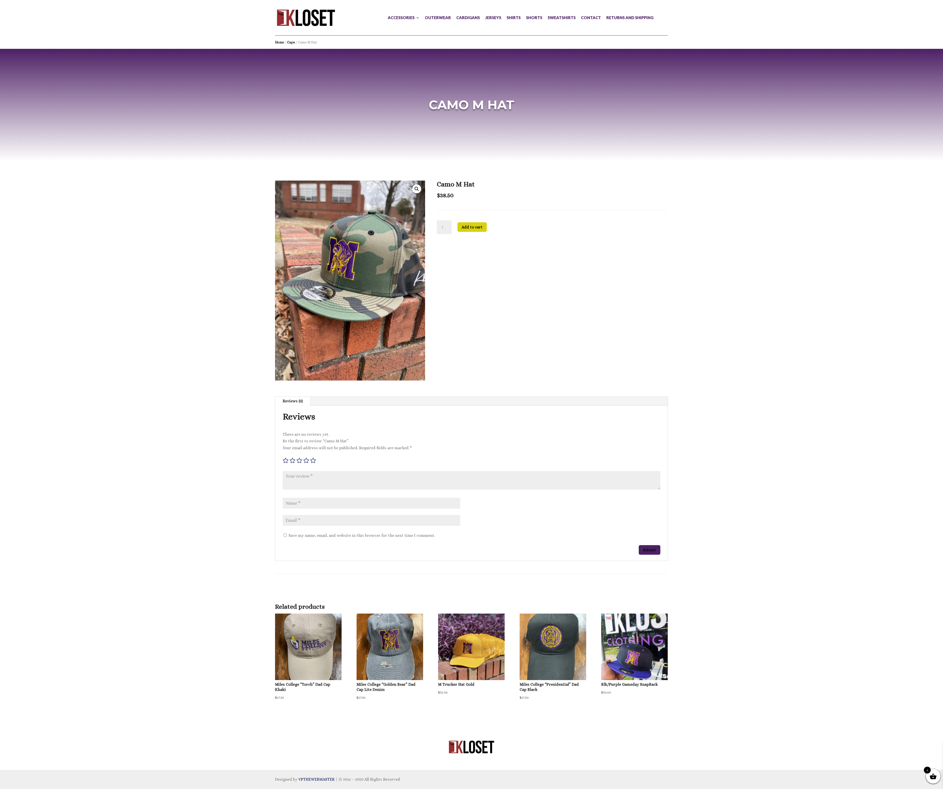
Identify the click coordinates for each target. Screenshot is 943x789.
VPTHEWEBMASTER (316, 779)
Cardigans (468, 18)
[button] (416, 188)
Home (279, 42)
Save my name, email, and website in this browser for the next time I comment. (362, 535)
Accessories (401, 18)
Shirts (514, 18)
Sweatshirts (562, 18)
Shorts (534, 18)
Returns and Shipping (629, 18)
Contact (591, 18)
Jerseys (493, 18)
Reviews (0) (293, 401)
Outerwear (438, 18)
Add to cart (472, 227)
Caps (291, 42)
